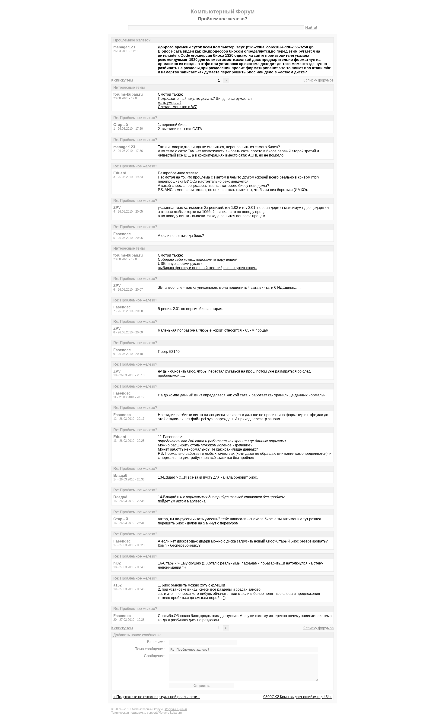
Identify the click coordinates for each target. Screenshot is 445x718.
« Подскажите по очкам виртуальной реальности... (156, 697)
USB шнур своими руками (180, 264)
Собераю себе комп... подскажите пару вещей (197, 259)
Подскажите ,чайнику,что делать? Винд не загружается (205, 98)
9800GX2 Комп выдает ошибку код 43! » (297, 697)
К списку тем (122, 80)
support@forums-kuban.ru (164, 712)
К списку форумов (318, 80)
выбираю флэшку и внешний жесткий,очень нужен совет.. (207, 268)
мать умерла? (169, 103)
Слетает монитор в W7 (177, 107)
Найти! (311, 28)
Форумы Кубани (176, 709)
